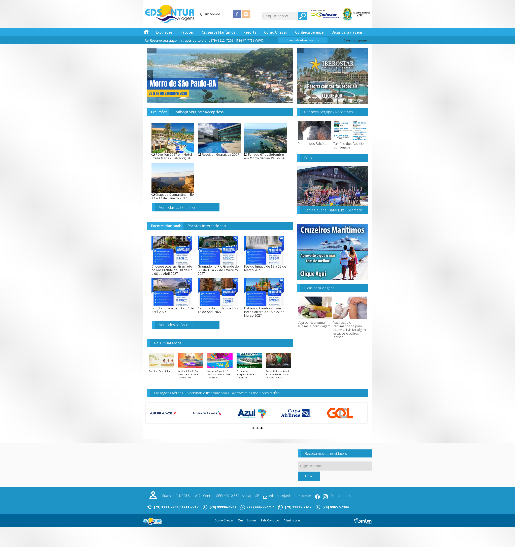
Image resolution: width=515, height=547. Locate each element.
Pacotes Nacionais (166, 225)
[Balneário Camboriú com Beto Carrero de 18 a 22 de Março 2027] (264, 304)
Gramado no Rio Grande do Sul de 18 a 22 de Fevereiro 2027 (218, 270)
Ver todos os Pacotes (176, 324)
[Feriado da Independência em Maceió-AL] (249, 367)
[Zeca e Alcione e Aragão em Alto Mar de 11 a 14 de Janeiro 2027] (278, 367)
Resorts (249, 32)
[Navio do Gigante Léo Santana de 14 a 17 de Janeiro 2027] (220, 367)
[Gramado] (170, 22)
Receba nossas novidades (326, 453)
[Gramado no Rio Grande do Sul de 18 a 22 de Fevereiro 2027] (218, 262)
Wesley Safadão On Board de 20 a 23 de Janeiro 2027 (188, 374)
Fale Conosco (270, 520)
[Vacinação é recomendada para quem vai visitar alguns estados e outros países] (350, 318)
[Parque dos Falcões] (315, 140)
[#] (146, 31)
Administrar (292, 520)
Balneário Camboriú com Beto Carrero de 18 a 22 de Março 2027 (264, 312)
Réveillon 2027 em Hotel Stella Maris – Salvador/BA (171, 156)
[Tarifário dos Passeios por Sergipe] (350, 140)
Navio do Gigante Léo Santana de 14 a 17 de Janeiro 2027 (218, 374)
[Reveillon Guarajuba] (161, 367)
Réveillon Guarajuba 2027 (220, 154)
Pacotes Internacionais (206, 225)
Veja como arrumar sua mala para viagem (314, 324)
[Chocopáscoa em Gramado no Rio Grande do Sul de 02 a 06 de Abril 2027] (171, 262)
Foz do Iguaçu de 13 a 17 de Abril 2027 (172, 310)
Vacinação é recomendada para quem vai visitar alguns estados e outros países (350, 329)
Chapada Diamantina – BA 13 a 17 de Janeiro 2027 (172, 196)
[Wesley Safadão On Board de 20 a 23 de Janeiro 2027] (190, 367)
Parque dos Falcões (312, 143)
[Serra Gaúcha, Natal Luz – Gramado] (332, 204)
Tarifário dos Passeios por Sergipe (349, 145)
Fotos (308, 157)
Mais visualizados (167, 342)
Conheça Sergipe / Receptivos (198, 111)
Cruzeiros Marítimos (218, 32)
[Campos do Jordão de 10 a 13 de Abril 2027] (218, 304)
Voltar (150, 75)
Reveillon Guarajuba (159, 371)
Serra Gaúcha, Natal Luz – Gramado (333, 209)
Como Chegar (275, 32)
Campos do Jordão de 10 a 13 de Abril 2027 (218, 310)
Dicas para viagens (347, 32)
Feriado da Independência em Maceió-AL (246, 374)
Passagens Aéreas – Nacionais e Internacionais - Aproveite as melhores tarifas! (217, 392)
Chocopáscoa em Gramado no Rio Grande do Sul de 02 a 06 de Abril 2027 (171, 270)
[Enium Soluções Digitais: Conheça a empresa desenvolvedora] (362, 522)
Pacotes (187, 32)
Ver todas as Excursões (177, 207)
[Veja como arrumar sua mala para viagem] (315, 318)
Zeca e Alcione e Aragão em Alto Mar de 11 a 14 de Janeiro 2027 (278, 374)
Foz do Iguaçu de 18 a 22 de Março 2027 (265, 268)
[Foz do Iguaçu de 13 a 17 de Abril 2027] (171, 304)
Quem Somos (210, 14)
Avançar (290, 75)
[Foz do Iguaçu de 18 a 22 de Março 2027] (264, 262)
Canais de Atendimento (303, 40)
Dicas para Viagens (319, 287)
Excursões (164, 32)
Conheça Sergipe (309, 32)
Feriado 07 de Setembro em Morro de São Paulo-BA (264, 156)
